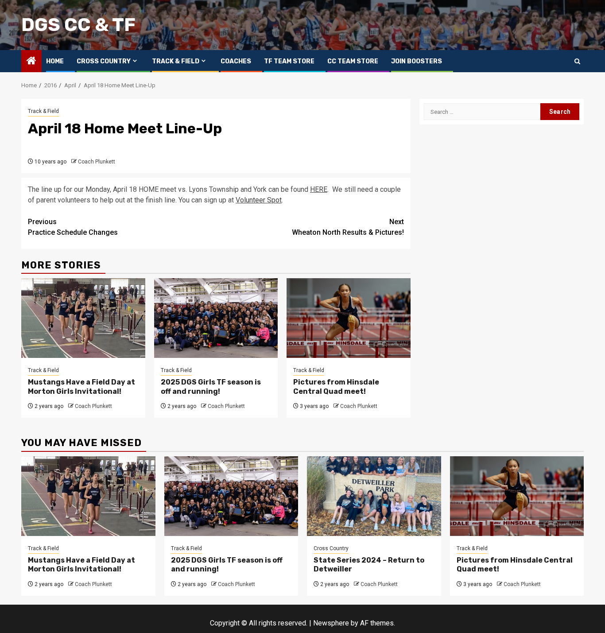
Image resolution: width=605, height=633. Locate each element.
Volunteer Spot (259, 200)
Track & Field (175, 61)
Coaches (236, 61)
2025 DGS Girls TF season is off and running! (211, 387)
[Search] (577, 61)
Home (55, 61)
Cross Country (104, 61)
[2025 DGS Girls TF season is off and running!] (216, 318)
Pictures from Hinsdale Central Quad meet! (336, 387)
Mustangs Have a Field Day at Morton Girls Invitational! (81, 387)
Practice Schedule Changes (73, 227)
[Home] (31, 61)
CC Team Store (352, 61)
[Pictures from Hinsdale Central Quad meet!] (349, 318)
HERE (318, 189)
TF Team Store (289, 61)
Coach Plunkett (96, 162)
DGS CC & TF (78, 25)
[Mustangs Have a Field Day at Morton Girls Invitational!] (83, 318)
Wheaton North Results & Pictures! (348, 227)
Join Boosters (416, 61)
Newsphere (331, 623)
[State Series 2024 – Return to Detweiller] (374, 496)
